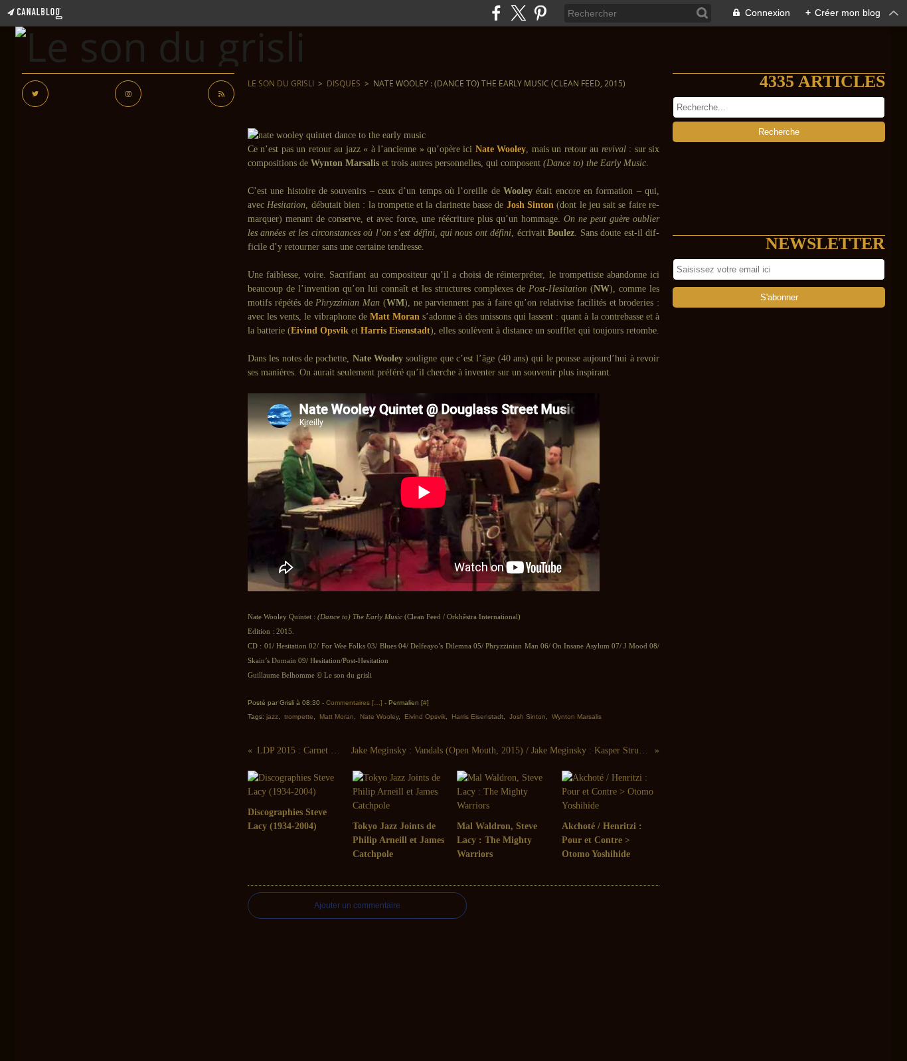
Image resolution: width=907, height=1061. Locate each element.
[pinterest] (540, 13)
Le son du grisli (281, 83)
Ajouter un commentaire (357, 905)
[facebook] (496, 13)
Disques (344, 83)
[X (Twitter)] (518, 13)
